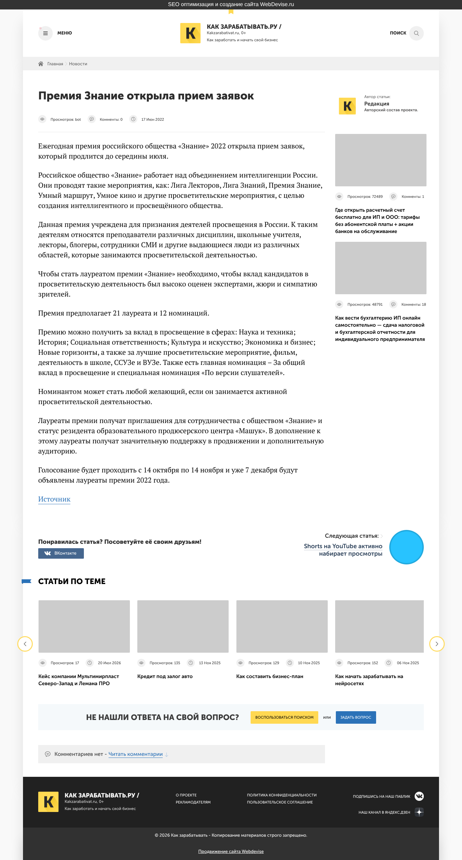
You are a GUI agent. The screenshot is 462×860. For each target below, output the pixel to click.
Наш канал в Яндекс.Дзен (384, 812)
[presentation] (25, 644)
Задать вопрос (356, 717)
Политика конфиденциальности (282, 795)
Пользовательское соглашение (280, 802)
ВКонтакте (65, 553)
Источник (54, 499)
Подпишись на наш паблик (381, 796)
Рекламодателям (193, 802)
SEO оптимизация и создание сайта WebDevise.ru (231, 4)
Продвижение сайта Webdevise (230, 851)
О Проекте (186, 795)
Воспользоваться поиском (284, 717)
